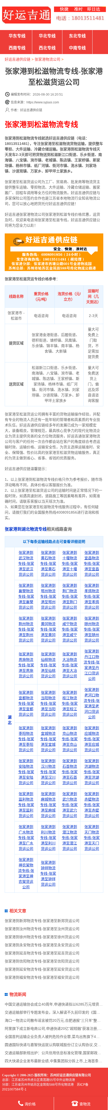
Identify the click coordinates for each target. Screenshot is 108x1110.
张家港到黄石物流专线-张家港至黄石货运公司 (48, 563)
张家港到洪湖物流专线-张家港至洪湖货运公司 (92, 772)
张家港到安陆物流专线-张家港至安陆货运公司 (26, 772)
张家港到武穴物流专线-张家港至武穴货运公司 (70, 805)
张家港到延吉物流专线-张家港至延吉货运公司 (42, 953)
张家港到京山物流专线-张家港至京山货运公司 (70, 739)
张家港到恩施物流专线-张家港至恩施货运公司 (26, 665)
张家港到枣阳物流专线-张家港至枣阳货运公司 (26, 739)
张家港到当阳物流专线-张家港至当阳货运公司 (48, 703)
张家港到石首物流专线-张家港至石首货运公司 (70, 772)
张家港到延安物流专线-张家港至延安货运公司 (42, 969)
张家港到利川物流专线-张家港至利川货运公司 (48, 838)
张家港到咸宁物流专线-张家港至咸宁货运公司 (70, 629)
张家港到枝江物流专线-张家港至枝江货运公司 (70, 703)
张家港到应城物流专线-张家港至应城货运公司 (92, 739)
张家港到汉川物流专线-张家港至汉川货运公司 (48, 772)
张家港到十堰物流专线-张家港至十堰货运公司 (70, 563)
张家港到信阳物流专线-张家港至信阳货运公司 (42, 961)
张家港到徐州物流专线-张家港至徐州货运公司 (42, 937)
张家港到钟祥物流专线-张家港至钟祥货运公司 (48, 873)
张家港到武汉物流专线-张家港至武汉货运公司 (26, 563)
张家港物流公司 (47, 59)
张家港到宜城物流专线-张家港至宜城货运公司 (48, 739)
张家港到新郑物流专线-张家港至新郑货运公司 (42, 921)
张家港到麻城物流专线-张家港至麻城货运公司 (48, 805)
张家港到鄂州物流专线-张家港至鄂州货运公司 (48, 596)
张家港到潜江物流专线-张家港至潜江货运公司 (70, 838)
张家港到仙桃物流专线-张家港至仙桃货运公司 (48, 665)
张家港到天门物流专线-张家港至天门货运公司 (92, 838)
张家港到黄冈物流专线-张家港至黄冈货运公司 (48, 629)
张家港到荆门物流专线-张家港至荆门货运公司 (70, 596)
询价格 (30, 1104)
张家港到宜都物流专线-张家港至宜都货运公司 (26, 703)
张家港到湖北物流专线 (26, 529)
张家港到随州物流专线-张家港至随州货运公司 (92, 629)
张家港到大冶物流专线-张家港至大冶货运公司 (70, 665)
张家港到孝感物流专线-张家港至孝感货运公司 (92, 596)
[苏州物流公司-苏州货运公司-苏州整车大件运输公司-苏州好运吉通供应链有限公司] (26, 15)
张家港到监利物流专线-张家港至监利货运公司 (26, 805)
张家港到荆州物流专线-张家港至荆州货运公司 (26, 629)
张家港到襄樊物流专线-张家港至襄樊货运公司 (26, 596)
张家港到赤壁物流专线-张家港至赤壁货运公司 (92, 805)
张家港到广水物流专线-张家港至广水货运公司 (26, 838)
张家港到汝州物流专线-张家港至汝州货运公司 (42, 929)
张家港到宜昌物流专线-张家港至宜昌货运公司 (92, 563)
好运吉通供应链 (17, 59)
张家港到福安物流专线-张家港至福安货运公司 (42, 977)
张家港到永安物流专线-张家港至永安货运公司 (42, 945)
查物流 (84, 1104)
